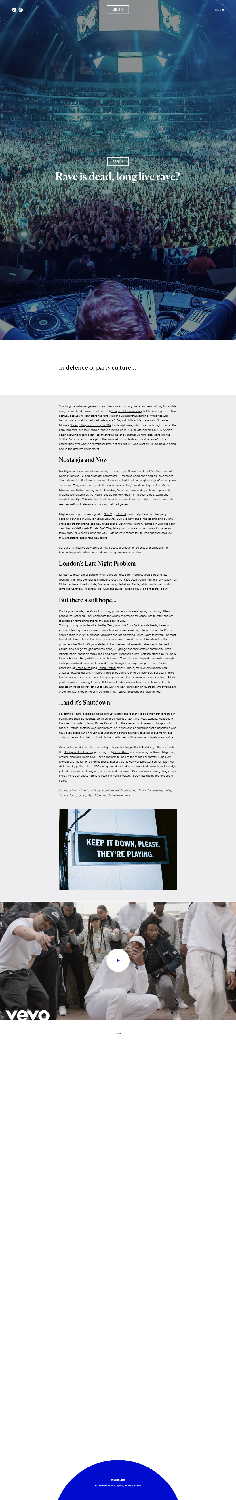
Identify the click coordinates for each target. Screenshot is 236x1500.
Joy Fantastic (142, 654)
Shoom (90, 480)
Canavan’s (106, 635)
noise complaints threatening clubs (97, 579)
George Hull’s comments (126, 411)
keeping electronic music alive (77, 757)
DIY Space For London (78, 752)
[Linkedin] (14, 9)
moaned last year (89, 435)
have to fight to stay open (151, 589)
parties (85, 533)
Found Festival (107, 668)
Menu (218, 9)
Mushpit (121, 514)
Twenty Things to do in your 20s (91, 425)
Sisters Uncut (121, 752)
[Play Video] (118, 960)
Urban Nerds (84, 668)
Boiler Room (143, 635)
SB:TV (108, 514)
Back (118, 1033)
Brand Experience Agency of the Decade (118, 1485)
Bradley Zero (105, 625)
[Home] (118, 9)
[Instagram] (20, 9)
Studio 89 (83, 644)
